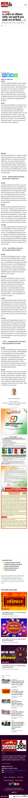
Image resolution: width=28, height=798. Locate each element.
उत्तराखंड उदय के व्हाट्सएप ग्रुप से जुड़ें (12, 562)
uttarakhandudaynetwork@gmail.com (14, 770)
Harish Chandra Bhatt (18, 23)
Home (5, 777)
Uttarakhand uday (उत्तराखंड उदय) (16, 788)
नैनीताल (12, 700)
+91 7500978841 (16, 404)
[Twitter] (8, 75)
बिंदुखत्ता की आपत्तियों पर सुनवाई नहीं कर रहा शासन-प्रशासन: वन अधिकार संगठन (17, 703)
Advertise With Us (9, 780)
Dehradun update (12, 575)
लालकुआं (12, 679)
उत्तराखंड (12, 710)
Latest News (12, 777)
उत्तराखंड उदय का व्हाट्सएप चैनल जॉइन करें (13, 564)
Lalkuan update (10, 576)
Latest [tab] (3, 675)
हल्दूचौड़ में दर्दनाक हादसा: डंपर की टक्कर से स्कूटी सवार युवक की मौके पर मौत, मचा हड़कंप (17, 682)
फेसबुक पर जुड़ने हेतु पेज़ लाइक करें (11, 568)
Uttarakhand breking (17, 578)
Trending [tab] (8, 675)
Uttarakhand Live (20, 579)
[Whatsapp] (16, 75)
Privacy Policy (19, 780)
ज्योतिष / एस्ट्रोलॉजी (6, 11)
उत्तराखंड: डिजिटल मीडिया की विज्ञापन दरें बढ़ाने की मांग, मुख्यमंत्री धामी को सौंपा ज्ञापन (17, 713)
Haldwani (19, 575)
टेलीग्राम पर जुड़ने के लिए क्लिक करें (11, 566)
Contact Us (20, 777)
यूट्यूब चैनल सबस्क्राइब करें (10, 570)
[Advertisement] (14, 57)
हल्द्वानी (16, 679)
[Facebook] (4, 75)
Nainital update (17, 576)
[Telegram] (12, 75)
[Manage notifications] (24, 795)
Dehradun (6, 575)
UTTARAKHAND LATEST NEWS (8, 579)
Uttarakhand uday (14, 581)
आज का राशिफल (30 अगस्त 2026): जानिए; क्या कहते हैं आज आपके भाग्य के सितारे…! (17, 693)
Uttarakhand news (5, 581)
